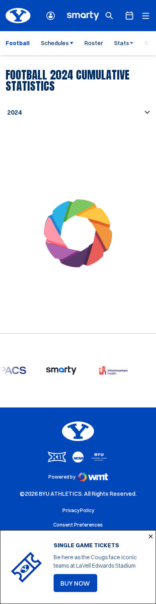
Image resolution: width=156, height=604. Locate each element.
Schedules (55, 43)
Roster (93, 43)
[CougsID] (50, 16)
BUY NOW (78, 585)
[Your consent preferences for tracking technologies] (14, 590)
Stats (121, 43)
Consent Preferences (78, 525)
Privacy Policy (78, 510)
